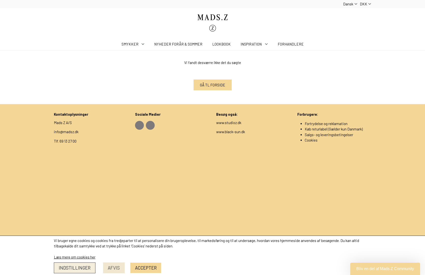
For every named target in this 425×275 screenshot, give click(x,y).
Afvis (114, 268)
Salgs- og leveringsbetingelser (329, 134)
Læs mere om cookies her (74, 257)
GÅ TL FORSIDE (212, 85)
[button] (385, 269)
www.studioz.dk (228, 122)
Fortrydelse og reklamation (326, 123)
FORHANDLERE (291, 44)
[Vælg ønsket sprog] (350, 4)
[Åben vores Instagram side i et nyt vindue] (150, 125)
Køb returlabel (316, 129)
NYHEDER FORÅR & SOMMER (178, 44)
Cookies (311, 140)
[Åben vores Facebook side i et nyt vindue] (139, 125)
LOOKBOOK (221, 44)
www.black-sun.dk (230, 131)
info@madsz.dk (66, 131)
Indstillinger (75, 268)
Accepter (146, 268)
